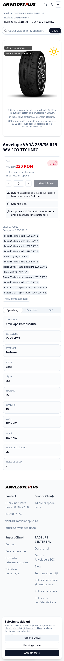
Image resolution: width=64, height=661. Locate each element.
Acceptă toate (32, 652)
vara (9, 366)
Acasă (6, 13)
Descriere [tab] (31, 310)
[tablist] (32, 310)
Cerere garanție (15, 551)
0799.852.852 (13, 514)
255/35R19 (21, 230)
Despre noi (42, 548)
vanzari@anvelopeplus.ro (21, 521)
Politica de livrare (46, 591)
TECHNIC (11, 423)
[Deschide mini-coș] (45, 4)
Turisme (11, 352)
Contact (10, 544)
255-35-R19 (13, 338)
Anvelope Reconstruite (21, 324)
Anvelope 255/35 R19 (15, 17)
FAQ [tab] (51, 310)
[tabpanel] (32, 393)
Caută (55, 30)
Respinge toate (32, 645)
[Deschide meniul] (58, 4)
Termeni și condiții (46, 573)
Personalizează (32, 637)
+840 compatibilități (16, 298)
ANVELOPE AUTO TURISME (29, 13)
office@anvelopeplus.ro (20, 528)
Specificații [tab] (13, 310)
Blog (38, 566)
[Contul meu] (51, 4)
